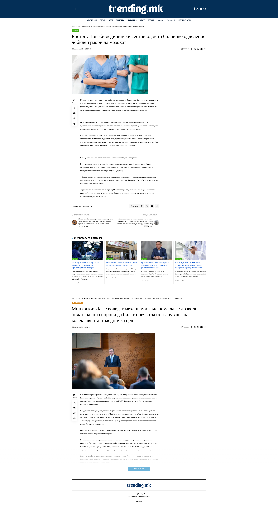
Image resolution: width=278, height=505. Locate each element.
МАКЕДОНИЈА (77, 303)
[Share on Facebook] (191, 49)
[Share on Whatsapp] (198, 49)
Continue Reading (139, 469)
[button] (73, 9)
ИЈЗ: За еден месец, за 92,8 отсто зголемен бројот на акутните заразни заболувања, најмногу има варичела (188, 265)
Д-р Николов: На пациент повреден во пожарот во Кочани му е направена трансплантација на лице (155, 265)
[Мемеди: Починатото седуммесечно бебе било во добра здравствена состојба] (121, 250)
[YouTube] (201, 9)
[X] (197, 9)
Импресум (139, 501)
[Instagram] (204, 9)
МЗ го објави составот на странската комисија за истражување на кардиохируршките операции (85, 265)
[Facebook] (194, 9)
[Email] (201, 49)
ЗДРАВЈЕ (75, 30)
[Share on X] (194, 49)
